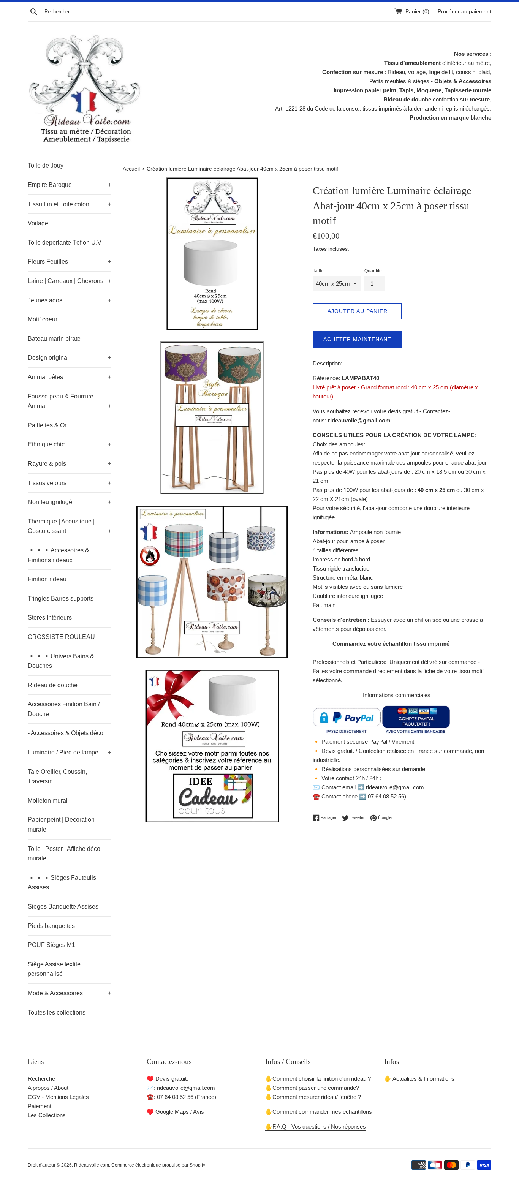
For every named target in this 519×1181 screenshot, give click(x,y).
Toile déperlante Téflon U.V (64, 242)
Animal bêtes (69, 377)
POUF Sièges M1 (51, 945)
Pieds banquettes (51, 926)
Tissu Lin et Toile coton (69, 204)
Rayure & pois (69, 463)
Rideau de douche (53, 685)
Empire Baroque (69, 185)
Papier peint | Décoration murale (61, 824)
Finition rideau (47, 579)
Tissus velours (69, 483)
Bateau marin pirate (54, 338)
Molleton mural (48, 800)
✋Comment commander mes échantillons (318, 1111)
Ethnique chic (69, 444)
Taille (318, 271)
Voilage (38, 223)
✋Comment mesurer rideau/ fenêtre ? (313, 1097)
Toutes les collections (56, 1012)
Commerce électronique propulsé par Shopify (158, 1165)
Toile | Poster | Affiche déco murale (64, 854)
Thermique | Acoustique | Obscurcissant (69, 526)
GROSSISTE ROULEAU (61, 637)
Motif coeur (42, 319)
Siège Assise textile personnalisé (54, 969)
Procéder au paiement (464, 11)
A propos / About (48, 1088)
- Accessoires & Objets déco (65, 733)
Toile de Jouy (45, 165)
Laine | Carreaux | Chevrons (69, 281)
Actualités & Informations (423, 1078)
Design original (69, 357)
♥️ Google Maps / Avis (175, 1111)
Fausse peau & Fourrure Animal (69, 401)
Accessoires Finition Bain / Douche (64, 709)
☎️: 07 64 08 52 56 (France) (181, 1097)
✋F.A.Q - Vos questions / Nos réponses (315, 1126)
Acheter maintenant (357, 339)
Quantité (373, 271)
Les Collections (47, 1115)
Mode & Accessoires (69, 993)
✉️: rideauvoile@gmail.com (181, 1088)
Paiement (39, 1106)
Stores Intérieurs (50, 617)
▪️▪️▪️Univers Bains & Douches (61, 661)
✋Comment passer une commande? (312, 1088)
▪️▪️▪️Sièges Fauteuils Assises (62, 882)
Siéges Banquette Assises (63, 906)
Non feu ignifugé (69, 502)
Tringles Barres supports (60, 598)
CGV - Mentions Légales (58, 1097)
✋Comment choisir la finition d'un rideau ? (318, 1078)
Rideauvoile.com (91, 1165)
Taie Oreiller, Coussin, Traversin (57, 776)
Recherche (41, 1078)
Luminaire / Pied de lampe (69, 752)
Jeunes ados (69, 300)
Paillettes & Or (47, 425)
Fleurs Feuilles (69, 261)
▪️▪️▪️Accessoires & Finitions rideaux (58, 555)
